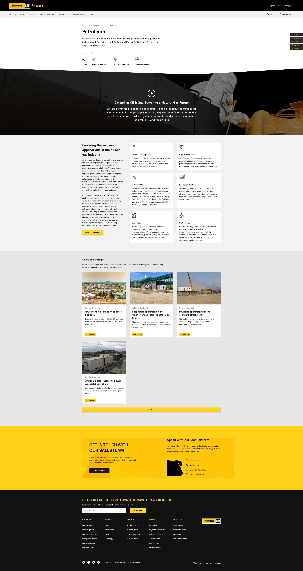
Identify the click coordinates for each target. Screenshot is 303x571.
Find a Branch (287, 14)
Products (13, 14)
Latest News (153, 525)
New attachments (88, 543)
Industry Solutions (47, 14)
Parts (22, 14)
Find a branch (176, 534)
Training (107, 534)
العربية (280, 6)
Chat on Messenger (197, 474)
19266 (39, 5)
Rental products (88, 548)
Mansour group (132, 530)
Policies (218, 563)
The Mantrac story (133, 525)
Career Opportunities (179, 539)
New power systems (89, 534)
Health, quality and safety (136, 534)
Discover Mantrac (79, 14)
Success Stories (155, 534)
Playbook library (155, 548)
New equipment (87, 525)
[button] (288, 5)
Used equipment (88, 530)
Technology (63, 14)
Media (92, 14)
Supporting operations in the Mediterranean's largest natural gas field (151, 314)
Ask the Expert (154, 539)
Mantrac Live (154, 543)
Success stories (132, 539)
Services (31, 14)
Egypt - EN (198, 563)
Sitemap (209, 563)
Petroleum (90, 334)
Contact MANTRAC (92, 233)
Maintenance (109, 530)
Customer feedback (179, 530)
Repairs (107, 525)
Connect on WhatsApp (198, 470)
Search (272, 14)
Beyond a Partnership (157, 530)
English (272, 6)
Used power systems (90, 539)
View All (150, 410)
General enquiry (177, 525)
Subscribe (138, 510)
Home (84, 25)
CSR (128, 543)
